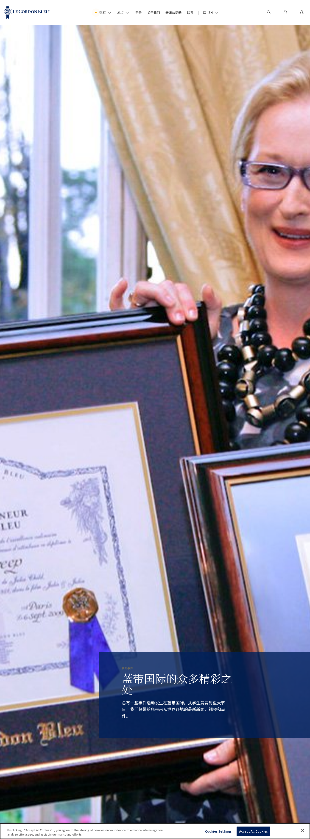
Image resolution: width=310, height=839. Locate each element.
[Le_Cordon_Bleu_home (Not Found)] (26, 12)
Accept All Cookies (253, 831)
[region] (155, 831)
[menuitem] (268, 12)
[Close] (303, 830)
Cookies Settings (218, 831)
